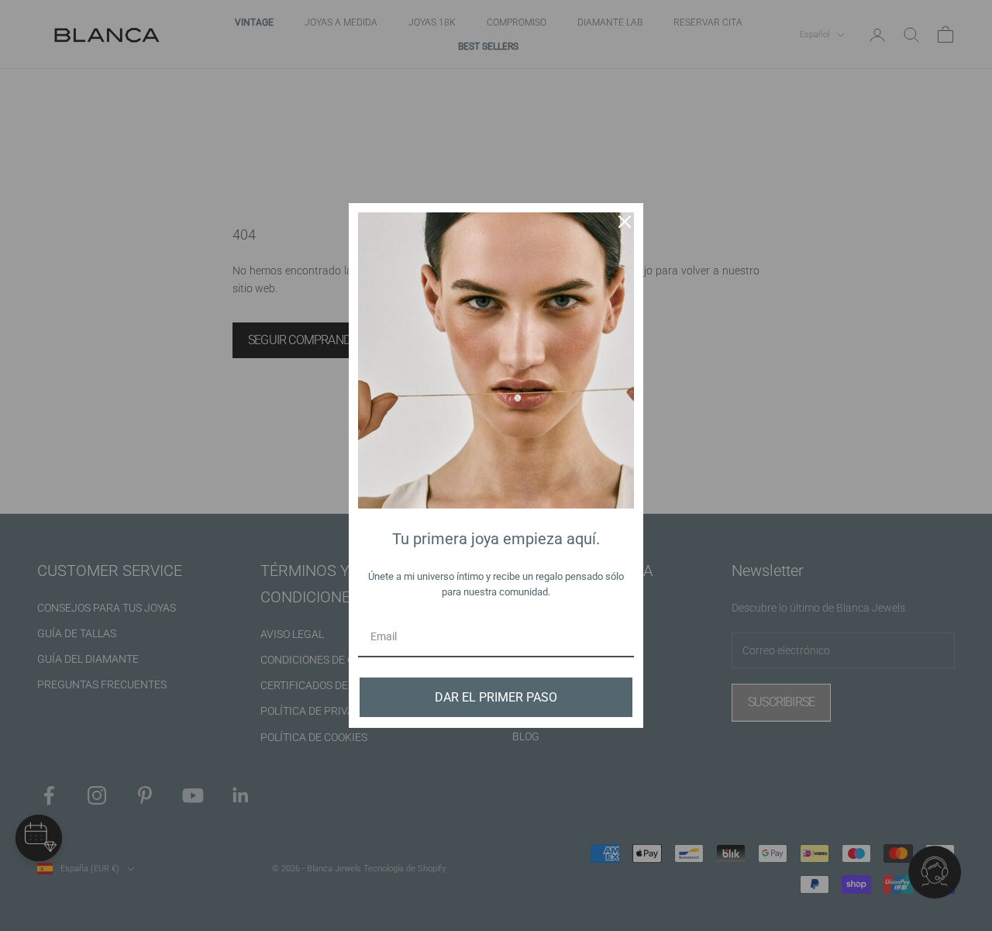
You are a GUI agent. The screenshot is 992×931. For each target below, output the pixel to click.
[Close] (624, 221)
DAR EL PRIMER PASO (496, 697)
